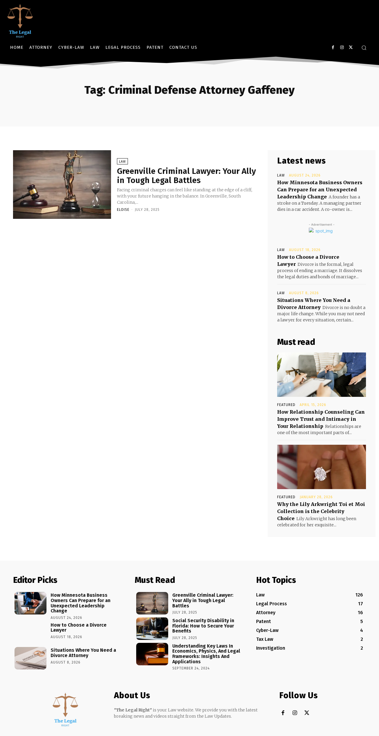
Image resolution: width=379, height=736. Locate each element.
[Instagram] (342, 47)
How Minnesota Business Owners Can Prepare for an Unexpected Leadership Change (319, 189)
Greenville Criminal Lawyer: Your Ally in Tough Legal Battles (186, 175)
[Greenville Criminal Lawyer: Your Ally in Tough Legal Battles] (62, 184)
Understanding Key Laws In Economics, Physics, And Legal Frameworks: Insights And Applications (206, 653)
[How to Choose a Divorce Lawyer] (30, 633)
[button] (364, 48)
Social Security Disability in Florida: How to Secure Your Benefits (203, 626)
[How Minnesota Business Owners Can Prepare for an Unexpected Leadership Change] (30, 603)
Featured (286, 405)
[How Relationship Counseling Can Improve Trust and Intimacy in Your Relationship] (321, 374)
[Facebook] (333, 47)
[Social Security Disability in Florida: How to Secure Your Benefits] (152, 628)
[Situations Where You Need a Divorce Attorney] (30, 658)
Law (122, 162)
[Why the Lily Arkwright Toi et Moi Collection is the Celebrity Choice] (321, 467)
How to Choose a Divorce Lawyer (79, 627)
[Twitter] (351, 47)
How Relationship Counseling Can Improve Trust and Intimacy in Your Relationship (321, 419)
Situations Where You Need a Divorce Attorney (83, 652)
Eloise (123, 210)
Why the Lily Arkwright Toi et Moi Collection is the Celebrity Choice (321, 511)
